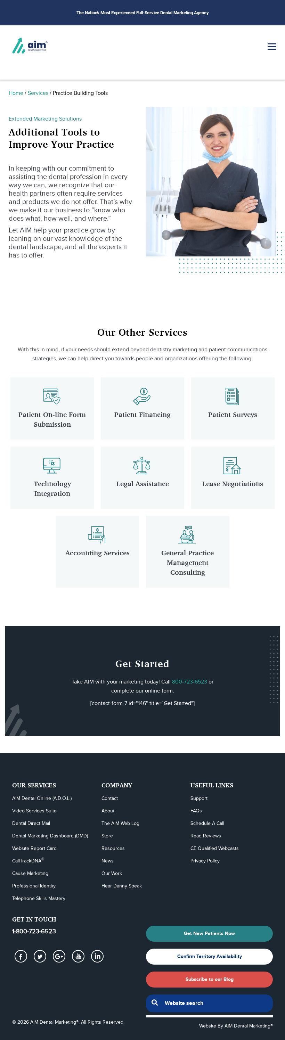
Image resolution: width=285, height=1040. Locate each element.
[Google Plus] (59, 956)
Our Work (111, 873)
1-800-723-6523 (34, 931)
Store (107, 836)
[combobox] (209, 1003)
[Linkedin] (97, 956)
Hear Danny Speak (121, 886)
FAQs (196, 811)
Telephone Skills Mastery (38, 898)
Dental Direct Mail (31, 823)
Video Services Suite (34, 811)
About (107, 811)
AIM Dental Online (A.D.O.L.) (42, 798)
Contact (109, 798)
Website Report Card (34, 848)
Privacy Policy (205, 861)
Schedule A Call (207, 823)
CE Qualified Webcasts (214, 848)
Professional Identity (34, 886)
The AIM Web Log (120, 823)
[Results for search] (209, 1016)
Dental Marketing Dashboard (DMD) (50, 836)
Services (38, 93)
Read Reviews (205, 836)
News (107, 861)
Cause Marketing (30, 873)
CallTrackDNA (28, 861)
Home (16, 93)
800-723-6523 (189, 682)
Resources (113, 848)
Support (198, 798)
